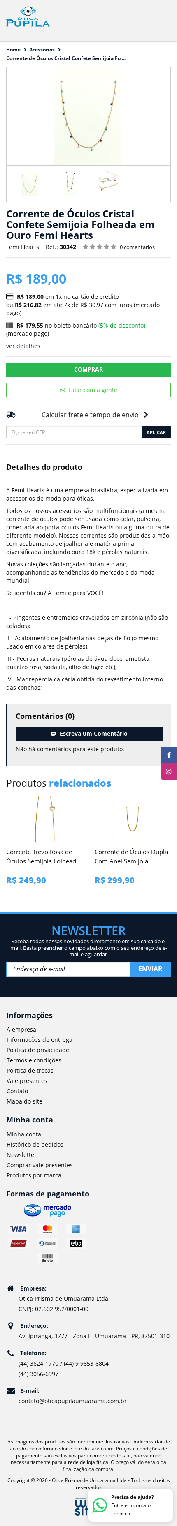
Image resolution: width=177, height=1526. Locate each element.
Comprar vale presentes (40, 1165)
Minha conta (24, 1134)
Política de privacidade (38, 1050)
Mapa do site (24, 1101)
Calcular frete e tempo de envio (90, 414)
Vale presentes (27, 1081)
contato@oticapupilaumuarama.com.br (73, 1401)
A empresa (21, 1029)
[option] (29, 184)
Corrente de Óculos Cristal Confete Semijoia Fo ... (66, 58)
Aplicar (156, 432)
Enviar (150, 968)
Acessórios (42, 49)
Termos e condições (34, 1060)
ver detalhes (23, 346)
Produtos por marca (34, 1175)
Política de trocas (30, 1070)
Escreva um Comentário (92, 733)
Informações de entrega (39, 1039)
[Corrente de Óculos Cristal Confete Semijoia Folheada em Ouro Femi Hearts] (29, 184)
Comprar (88, 369)
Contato (17, 1091)
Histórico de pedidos (35, 1144)
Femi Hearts (22, 247)
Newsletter (22, 1155)
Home (13, 49)
